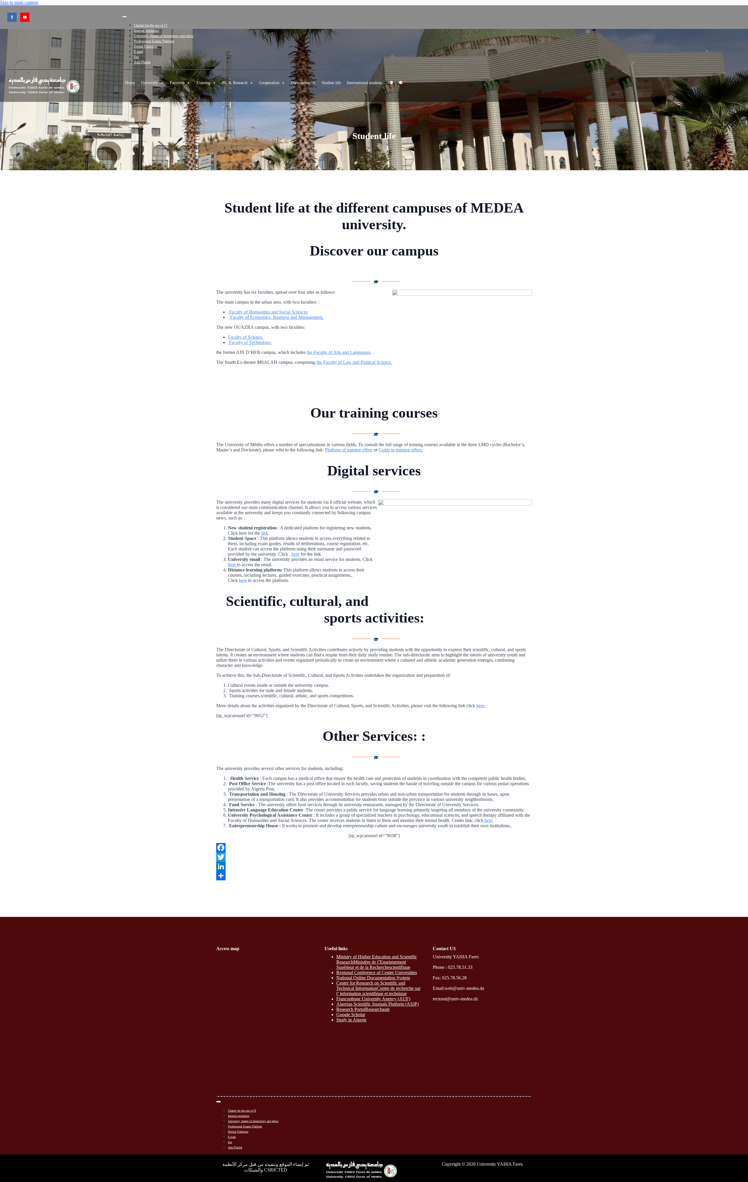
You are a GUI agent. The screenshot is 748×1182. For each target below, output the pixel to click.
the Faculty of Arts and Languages (338, 352)
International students (364, 83)
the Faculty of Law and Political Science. (354, 362)
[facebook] (12, 17)
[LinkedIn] (374, 866)
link (264, 533)
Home (130, 83)
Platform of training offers (349, 449)
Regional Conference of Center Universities (376, 972)
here (295, 554)
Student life (331, 83)
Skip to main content (19, 2)
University (149, 83)
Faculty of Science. (245, 337)
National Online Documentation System (373, 977)
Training (203, 83)
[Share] (374, 875)
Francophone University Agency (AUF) (373, 998)
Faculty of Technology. (250, 342)
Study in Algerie (351, 1019)
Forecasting (300, 83)
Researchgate (377, 1009)
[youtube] (25, 17)
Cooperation (269, 83)
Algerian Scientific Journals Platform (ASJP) (377, 1004)
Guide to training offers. (401, 449)
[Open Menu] (124, 17)
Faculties (177, 83)
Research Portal (350, 1009)
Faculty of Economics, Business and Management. (276, 317)
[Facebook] (374, 847)
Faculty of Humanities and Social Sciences (268, 312)
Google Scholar (350, 1014)
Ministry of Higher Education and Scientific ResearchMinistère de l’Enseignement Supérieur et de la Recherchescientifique (376, 962)
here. (480, 705)
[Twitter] (374, 857)
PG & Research (234, 83)
